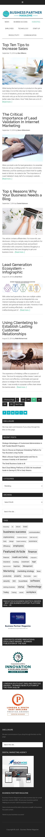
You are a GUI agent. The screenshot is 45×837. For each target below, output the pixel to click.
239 (23, 400)
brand (25, 526)
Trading (6, 592)
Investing (16, 562)
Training (14, 592)
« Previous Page (9, 400)
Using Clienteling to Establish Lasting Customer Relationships (19, 328)
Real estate (27, 576)
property (17, 576)
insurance (6, 562)
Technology (34, 586)
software (35, 580)
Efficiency (6, 546)
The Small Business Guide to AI (13, 464)
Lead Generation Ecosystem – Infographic (17, 268)
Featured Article (14, 551)
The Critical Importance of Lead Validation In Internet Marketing (20, 120)
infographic (34, 557)
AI (12, 526)
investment (25, 562)
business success (14, 532)
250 (11, 404)
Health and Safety (20, 557)
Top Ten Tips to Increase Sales (15, 47)
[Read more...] (7, 102)
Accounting (6, 526)
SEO (14, 581)
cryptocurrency (8, 537)
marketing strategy (25, 571)
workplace (31, 592)
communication (34, 532)
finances (6, 557)
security (6, 581)
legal (34, 562)
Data (4, 541)
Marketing (8, 571)
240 (28, 400)
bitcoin (18, 526)
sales (35, 576)
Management (27, 566)
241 (34, 400)
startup (21, 587)
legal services (7, 566)
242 (39, 400)
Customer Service (22, 537)
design (11, 541)
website (21, 592)
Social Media (23, 581)
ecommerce (33, 541)
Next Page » (19, 404)
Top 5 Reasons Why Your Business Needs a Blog (22, 195)
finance (32, 551)
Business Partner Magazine (22, 13)
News (38, 571)
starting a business (9, 587)
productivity (7, 576)
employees (18, 545)
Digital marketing (21, 541)
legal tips (17, 566)
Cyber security (33, 537)
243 (5, 404)
